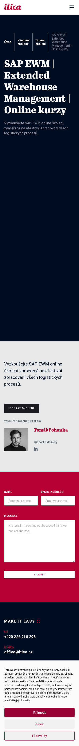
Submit (39, 574)
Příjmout (39, 712)
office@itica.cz (18, 652)
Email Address (52, 491)
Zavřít (39, 724)
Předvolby (39, 736)
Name (8, 491)
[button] (72, 7)
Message (11, 515)
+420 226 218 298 (20, 636)
